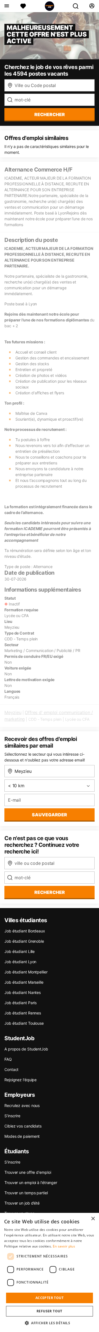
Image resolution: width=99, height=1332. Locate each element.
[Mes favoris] (23, 6)
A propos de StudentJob (26, 1049)
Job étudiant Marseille (23, 982)
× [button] (93, 1219)
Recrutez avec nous (22, 1105)
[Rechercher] (78, 6)
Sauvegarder (49, 814)
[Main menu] (6, 6)
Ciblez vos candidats (23, 1126)
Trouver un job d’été (22, 1203)
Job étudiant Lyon (20, 961)
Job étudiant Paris (20, 1002)
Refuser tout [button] (49, 1311)
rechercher (49, 114)
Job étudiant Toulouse (24, 1023)
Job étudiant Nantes (22, 992)
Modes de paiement (22, 1136)
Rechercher (49, 892)
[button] (49, 1323)
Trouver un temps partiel (26, 1192)
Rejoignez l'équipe (20, 1079)
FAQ (8, 1059)
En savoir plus (64, 1246)
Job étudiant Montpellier (26, 972)
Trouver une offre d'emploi (27, 1172)
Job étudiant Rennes (22, 1013)
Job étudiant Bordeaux (24, 931)
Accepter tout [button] (49, 1297)
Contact (11, 1069)
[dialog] (49, 1272)
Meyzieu (12, 712)
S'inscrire (12, 1162)
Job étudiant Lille (19, 951)
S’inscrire (12, 1115)
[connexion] (91, 6)
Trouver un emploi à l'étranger (30, 1182)
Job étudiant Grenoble (24, 941)
